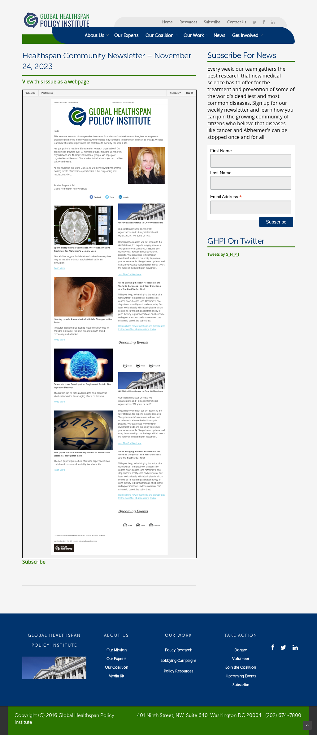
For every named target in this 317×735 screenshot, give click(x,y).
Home (167, 22)
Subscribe (212, 22)
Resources (188, 22)
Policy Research (178, 650)
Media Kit (116, 676)
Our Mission (116, 650)
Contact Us (236, 22)
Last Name (221, 172)
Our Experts (126, 35)
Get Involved (245, 35)
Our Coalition (159, 35)
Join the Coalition (240, 667)
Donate (240, 650)
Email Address (226, 197)
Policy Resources (178, 671)
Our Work (194, 35)
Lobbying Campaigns (178, 660)
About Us (94, 35)
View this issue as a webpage (55, 81)
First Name (221, 150)
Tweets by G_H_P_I (223, 254)
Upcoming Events (241, 676)
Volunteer (240, 659)
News (219, 35)
